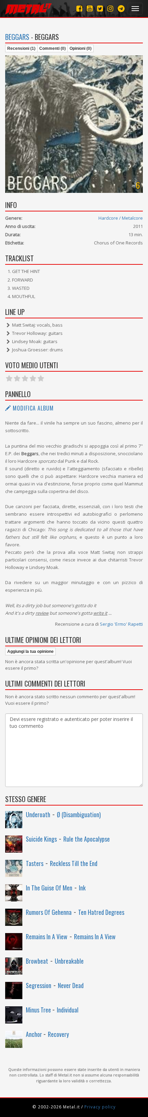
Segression (38, 985)
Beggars (17, 37)
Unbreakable (69, 960)
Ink (82, 887)
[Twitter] (100, 8)
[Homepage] (28, 8)
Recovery (58, 1034)
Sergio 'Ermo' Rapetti (121, 624)
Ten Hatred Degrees (101, 912)
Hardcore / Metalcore (120, 218)
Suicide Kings (41, 838)
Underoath (38, 814)
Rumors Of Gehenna (49, 912)
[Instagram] (121, 8)
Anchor (34, 1034)
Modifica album (32, 408)
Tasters (34, 863)
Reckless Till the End (73, 863)
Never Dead (71, 985)
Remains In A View (46, 936)
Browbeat (37, 960)
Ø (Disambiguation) (79, 814)
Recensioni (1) (21, 48)
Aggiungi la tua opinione (30, 651)
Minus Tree (39, 1009)
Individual (67, 1009)
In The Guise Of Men (49, 887)
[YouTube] (90, 8)
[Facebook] (79, 8)
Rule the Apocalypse (86, 838)
